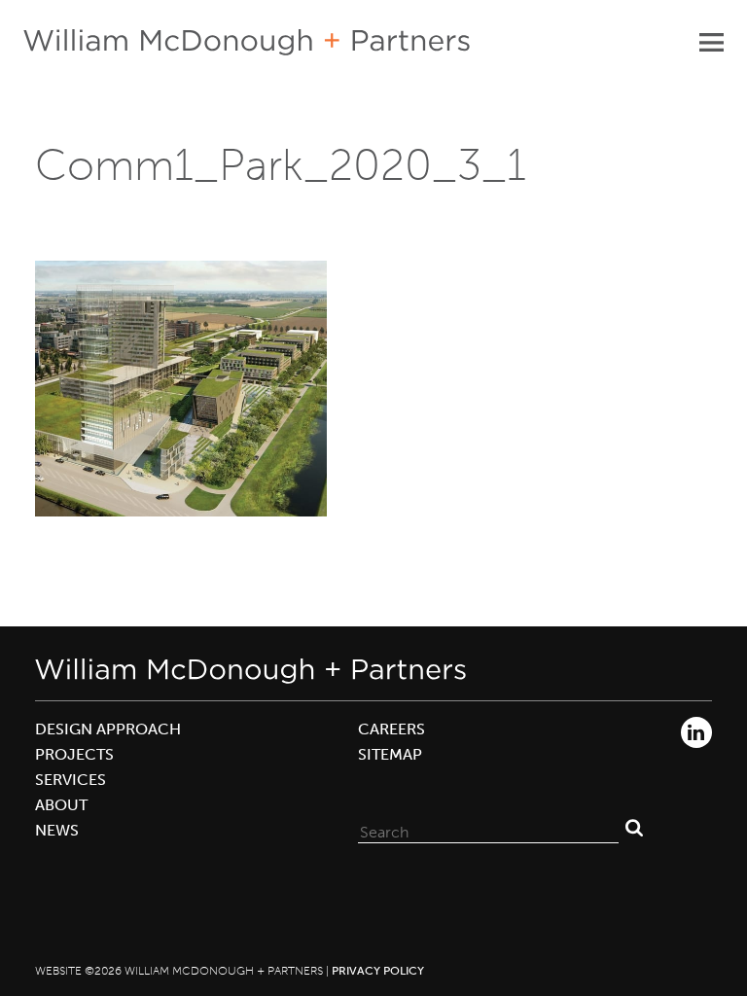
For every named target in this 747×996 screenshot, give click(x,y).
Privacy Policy (378, 971)
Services (70, 779)
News (57, 830)
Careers (391, 729)
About (61, 805)
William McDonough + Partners (246, 42)
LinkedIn (696, 732)
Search (634, 827)
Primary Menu (711, 41)
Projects (74, 754)
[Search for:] (488, 827)
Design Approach (108, 729)
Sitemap (390, 754)
